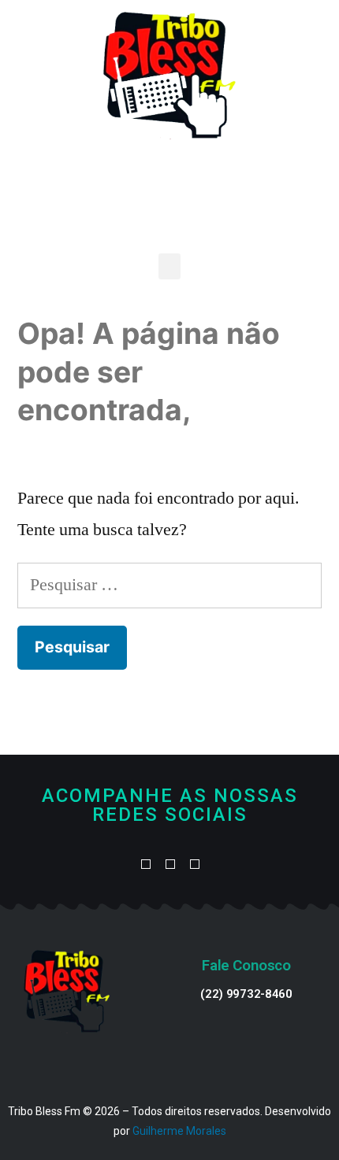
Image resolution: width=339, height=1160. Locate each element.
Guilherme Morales (179, 1131)
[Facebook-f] (145, 865)
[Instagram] (194, 865)
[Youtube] (170, 865)
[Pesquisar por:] (169, 585)
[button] (169, 266)
